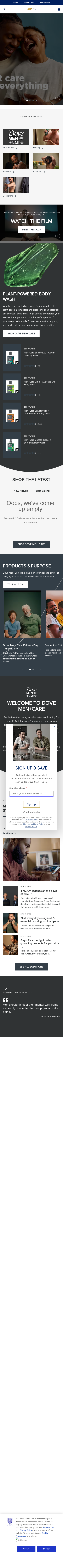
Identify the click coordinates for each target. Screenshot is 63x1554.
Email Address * (18, 788)
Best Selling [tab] (43, 490)
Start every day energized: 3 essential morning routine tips (38, 919)
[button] (31, 59)
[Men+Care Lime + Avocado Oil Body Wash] (12, 387)
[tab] (27, 100)
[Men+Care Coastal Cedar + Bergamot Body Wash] (12, 445)
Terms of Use (48, 1527)
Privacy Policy (26, 1530)
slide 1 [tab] (30, 669)
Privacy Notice (31, 826)
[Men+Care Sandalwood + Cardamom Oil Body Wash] (12, 416)
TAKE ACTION (15, 584)
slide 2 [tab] (33, 669)
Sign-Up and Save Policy (33, 824)
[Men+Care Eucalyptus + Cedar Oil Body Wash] (12, 358)
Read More (9, 833)
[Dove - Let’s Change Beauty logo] (31, 9)
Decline (46, 1549)
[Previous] (19, 101)
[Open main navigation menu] (59, 9)
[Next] (43, 101)
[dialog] (31, 777)
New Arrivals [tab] (21, 490)
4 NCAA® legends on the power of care (39, 892)
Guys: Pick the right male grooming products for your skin (40, 942)
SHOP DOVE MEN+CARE (21, 333)
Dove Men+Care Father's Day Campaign (20, 647)
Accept (26, 1549)
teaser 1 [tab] (30, 100)
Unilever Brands (31, 820)
